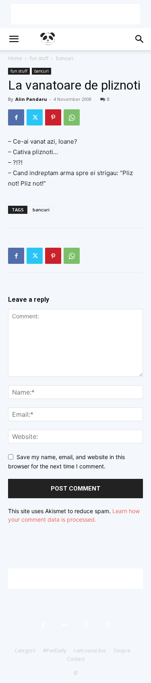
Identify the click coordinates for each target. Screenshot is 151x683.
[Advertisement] (75, 14)
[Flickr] (65, 624)
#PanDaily (54, 650)
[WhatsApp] (72, 117)
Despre (122, 650)
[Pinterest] (53, 117)
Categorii (24, 650)
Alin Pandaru (31, 99)
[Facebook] (16, 117)
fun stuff (39, 58)
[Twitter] (35, 117)
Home (15, 58)
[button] (14, 39)
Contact (76, 659)
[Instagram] (87, 624)
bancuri (64, 58)
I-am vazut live (90, 650)
